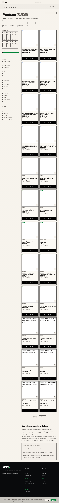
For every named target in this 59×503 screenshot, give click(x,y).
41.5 (8, 39)
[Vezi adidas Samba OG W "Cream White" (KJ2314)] (48, 102)
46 (12, 43)
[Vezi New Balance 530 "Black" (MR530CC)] (48, 230)
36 (12, 32)
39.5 (8, 36)
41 (4, 39)
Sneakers (11, 2)
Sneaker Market (30, 483)
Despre (29, 2)
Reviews (44, 470)
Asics (25, 23)
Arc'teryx (19, 23)
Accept (54, 500)
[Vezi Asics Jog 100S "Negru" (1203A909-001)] (30, 230)
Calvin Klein (13, 25)
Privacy (44, 483)
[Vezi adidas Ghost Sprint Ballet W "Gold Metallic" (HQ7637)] (48, 326)
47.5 (8, 45)
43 (4, 41)
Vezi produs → (30, 58)
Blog (25, 2)
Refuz (47, 500)
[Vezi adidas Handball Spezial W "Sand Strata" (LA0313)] (48, 389)
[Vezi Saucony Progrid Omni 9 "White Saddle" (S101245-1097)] (30, 326)
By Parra (5, 25)
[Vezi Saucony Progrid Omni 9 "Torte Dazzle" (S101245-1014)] (48, 294)
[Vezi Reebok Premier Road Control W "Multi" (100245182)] (48, 198)
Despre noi (28, 481)
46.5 (16, 43)
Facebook (28, 491)
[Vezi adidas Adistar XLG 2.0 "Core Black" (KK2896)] (30, 357)
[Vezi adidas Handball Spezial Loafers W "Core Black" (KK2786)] (30, 70)
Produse (27, 468)
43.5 (8, 41)
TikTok (27, 494)
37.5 (8, 34)
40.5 (16, 36)
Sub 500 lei (28, 475)
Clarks (26, 25)
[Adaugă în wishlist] (37, 45)
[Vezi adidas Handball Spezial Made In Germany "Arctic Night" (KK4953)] (30, 38)
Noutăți (44, 473)
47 (4, 45)
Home (3, 11)
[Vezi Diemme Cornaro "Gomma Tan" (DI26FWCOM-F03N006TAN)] (30, 166)
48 (12, 45)
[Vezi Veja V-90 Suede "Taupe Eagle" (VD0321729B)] (48, 38)
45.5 (8, 43)
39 (4, 36)
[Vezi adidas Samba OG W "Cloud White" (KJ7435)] (48, 357)
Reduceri (21, 2)
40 (12, 36)
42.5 (16, 39)
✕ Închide (52, 6)
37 (4, 34)
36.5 (16, 32)
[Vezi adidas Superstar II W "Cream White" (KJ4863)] (48, 70)
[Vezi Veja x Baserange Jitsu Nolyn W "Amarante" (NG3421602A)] (30, 102)
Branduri (16, 2)
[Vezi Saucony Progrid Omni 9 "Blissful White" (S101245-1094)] (48, 262)
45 (4, 43)
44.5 (16, 41)
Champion (20, 25)
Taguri (44, 475)
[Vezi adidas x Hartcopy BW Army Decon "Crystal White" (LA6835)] (48, 166)
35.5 (8, 32)
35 (4, 32)
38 (12, 34)
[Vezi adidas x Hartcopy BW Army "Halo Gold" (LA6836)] (30, 198)
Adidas (13, 23)
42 (12, 39)
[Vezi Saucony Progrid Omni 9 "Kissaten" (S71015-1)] (30, 294)
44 (12, 41)
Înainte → (42, 417)
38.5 (16, 34)
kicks (4, 2)
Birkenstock (32, 23)
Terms (43, 481)
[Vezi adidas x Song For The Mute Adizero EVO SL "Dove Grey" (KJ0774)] (48, 134)
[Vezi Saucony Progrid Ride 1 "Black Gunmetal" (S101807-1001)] (30, 389)
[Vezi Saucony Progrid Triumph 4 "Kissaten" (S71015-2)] (30, 262)
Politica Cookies (18, 501)
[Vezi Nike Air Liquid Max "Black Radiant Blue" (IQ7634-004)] (30, 134)
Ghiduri (44, 468)
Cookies (44, 486)
